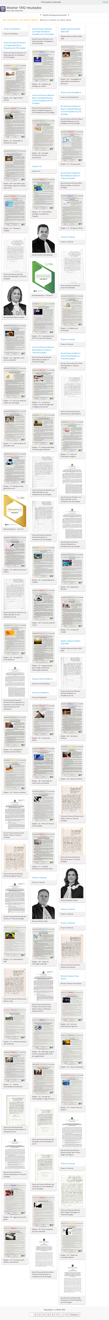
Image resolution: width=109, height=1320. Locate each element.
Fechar (105, 2)
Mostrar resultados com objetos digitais (56, 20)
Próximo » (74, 1314)
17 (66, 1314)
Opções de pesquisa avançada (54, 15)
